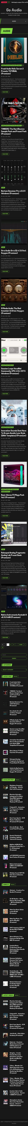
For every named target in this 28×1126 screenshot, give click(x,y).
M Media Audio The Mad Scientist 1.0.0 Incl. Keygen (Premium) (12, 310)
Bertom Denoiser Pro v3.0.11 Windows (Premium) (13, 192)
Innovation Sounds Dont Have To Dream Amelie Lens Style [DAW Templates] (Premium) (13, 433)
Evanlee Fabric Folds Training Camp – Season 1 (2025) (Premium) (17, 1092)
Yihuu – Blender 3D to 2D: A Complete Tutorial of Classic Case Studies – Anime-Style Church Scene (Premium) (17, 1081)
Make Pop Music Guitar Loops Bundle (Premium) (17, 911)
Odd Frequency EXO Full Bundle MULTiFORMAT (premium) (17, 929)
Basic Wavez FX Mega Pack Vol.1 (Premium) (12, 496)
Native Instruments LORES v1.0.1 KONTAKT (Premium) (16, 865)
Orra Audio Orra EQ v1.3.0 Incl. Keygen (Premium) (13, 251)
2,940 (20, 644)
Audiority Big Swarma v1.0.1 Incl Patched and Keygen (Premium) (16, 770)
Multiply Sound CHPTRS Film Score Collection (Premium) (17, 874)
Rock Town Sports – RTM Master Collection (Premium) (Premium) (17, 819)
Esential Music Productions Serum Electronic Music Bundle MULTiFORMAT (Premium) (17, 949)
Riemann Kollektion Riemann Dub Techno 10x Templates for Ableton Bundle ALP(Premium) (16, 961)
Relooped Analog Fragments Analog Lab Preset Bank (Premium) (13, 555)
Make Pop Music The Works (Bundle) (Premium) (16, 920)
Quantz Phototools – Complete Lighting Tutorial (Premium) (16, 837)
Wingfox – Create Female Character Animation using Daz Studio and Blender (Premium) (16, 1056)
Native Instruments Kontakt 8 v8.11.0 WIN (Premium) (14, 615)
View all (15, 676)
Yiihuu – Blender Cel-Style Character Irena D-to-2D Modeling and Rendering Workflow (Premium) (16, 1069)
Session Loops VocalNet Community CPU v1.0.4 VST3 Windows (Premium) (13, 371)
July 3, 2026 (5, 438)
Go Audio (14, 10)
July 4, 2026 (5, 76)
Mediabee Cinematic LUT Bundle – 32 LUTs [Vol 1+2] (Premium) (16, 787)
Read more (5, 92)
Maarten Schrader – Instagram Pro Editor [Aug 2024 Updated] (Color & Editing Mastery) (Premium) (16, 798)
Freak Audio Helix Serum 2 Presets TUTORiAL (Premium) (12, 71)
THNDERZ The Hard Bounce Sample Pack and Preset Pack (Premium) (13, 131)
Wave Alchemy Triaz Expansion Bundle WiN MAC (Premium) (17, 938)
